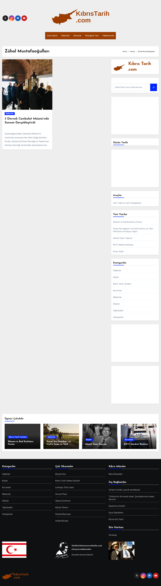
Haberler (65, 35)
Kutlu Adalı (118, 251)
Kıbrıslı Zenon (61, 507)
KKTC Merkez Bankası (123, 245)
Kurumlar (117, 290)
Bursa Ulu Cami (116, 519)
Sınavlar (77, 35)
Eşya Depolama (116, 512)
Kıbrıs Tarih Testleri (122, 284)
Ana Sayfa (52, 35)
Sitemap (113, 535)
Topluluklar (118, 310)
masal (125, 496)
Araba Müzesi (61, 521)
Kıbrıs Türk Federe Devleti (67, 481)
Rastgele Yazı (92, 35)
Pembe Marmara (63, 514)
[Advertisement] (135, 116)
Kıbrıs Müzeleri (116, 474)
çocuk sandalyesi (131, 490)
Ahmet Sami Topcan (122, 238)
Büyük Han (60, 474)
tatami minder (115, 490)
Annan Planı (61, 494)
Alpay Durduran (63, 501)
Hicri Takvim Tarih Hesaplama (127, 203)
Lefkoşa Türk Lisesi (64, 487)
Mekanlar (117, 297)
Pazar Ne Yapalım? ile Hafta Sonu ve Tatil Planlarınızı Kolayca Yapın (61, 444)
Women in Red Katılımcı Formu (127, 222)
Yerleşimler (118, 317)
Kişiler (116, 277)
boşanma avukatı (117, 506)
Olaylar (116, 304)
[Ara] (153, 87)
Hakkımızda (108, 35)
